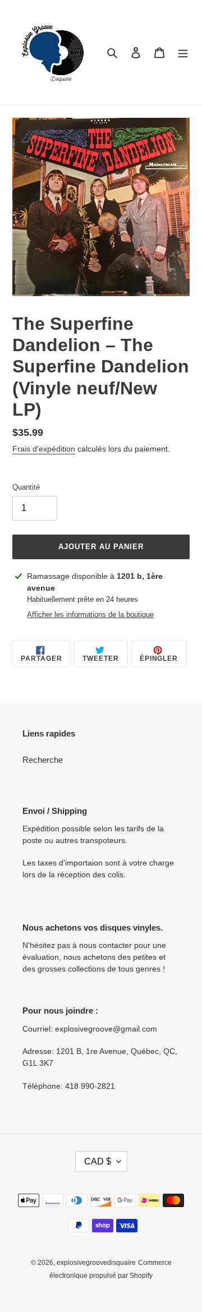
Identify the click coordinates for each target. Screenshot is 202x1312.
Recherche (42, 760)
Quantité (26, 487)
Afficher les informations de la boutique (90, 614)
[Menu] (183, 52)
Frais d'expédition (43, 448)
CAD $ (97, 1161)
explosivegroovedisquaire (96, 1263)
